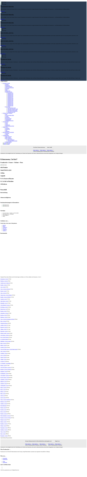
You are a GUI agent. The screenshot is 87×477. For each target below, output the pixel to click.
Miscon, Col (2, 391)
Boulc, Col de (3, 389)
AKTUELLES (5, 121)
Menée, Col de (3, 345)
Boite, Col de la (3, 343)
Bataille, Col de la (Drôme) (5, 297)
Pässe (6, 114)
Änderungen (7, 124)
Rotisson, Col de (3, 401)
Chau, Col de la (3, 293)
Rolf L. (4, 226)
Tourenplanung (8, 119)
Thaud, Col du (3, 357)
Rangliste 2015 (10, 95)
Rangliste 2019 (10, 99)
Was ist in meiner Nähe (9, 115)
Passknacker (2, 64)
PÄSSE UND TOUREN (7, 113)
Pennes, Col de (3, 365)
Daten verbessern (8, 136)
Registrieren (7, 85)
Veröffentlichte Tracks (9, 120)
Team (6, 130)
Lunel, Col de (3, 397)
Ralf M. (4, 225)
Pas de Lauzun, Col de (4, 377)
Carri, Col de (2, 287)
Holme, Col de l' (3, 421)
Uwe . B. (4, 228)
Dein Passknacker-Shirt (9, 125)
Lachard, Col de (3, 347)
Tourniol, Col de (3, 299)
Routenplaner (3, 37)
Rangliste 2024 (10, 104)
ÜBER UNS (5, 127)
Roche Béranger (3, 405)
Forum (6, 122)
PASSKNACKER (6, 83)
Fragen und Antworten (9, 87)
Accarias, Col (3, 361)
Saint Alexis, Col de (4, 301)
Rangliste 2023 (10, 103)
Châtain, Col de (3, 359)
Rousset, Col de (3, 311)
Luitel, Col (2, 395)
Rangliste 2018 (10, 98)
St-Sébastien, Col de (4, 373)
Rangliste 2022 (10, 102)
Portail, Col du (3, 407)
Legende (6, 116)
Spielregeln (7, 131)
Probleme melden (8, 141)
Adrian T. (4, 230)
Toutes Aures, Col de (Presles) (6, 295)
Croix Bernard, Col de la (5, 305)
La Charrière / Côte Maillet (5, 363)
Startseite (7, 84)
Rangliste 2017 (10, 97)
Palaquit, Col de (3, 419)
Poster (6, 89)
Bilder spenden (8, 137)
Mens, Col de (3, 393)
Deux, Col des (3, 321)
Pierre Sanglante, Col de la (5, 415)
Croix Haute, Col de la (4, 375)
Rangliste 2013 (10, 92)
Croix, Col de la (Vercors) (5, 289)
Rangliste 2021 (10, 101)
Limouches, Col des (4, 313)
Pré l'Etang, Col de (4, 307)
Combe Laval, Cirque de (5, 283)
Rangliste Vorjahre (8, 91)
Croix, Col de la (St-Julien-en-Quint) (7, 319)
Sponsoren (7, 133)
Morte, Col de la (3, 387)
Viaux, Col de (3, 431)
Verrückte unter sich (11, 112)
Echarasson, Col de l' (4, 279)
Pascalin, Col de (3, 409)
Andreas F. (5, 229)
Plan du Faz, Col (3, 309)
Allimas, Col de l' (3, 329)
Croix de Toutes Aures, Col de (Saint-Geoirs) (8, 349)
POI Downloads (8, 118)
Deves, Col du (3, 411)
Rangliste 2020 (10, 100)
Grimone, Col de (3, 383)
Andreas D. (5, 227)
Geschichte (7, 128)
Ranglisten (7, 88)
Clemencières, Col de (4, 385)
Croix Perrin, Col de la (4, 335)
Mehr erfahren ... (36, 150)
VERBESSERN (6, 135)
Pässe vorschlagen (8, 138)
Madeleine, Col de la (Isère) (5, 341)
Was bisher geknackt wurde (13, 108)
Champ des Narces (4, 323)
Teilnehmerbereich (8, 86)
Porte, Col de (2, 433)
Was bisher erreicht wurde (12, 110)
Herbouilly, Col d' (3, 303)
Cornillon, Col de (3, 353)
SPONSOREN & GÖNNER (8, 132)
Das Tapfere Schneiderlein (12, 111)
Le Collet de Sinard (4, 339)
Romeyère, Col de (3, 331)
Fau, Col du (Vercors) (4, 337)
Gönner (6, 134)
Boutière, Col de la (4, 423)
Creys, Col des (3, 355)
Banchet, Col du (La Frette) (5, 417)
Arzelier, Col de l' (3, 325)
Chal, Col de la (3, 351)
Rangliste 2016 (10, 96)
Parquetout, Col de (3, 427)
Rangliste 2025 (10, 105)
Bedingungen (7, 90)
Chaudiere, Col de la (4, 379)
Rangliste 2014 (10, 94)
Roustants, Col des (3, 435)
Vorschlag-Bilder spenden (12, 140)
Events (6, 123)
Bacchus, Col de (3, 315)
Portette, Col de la (3, 285)
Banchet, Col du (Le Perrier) (5, 369)
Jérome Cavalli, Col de (4, 333)
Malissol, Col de (3, 381)
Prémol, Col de (3, 425)
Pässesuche (2, 11)
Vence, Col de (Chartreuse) (5, 399)
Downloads (7, 117)
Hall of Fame (7, 106)
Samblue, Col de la (4, 429)
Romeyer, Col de (3, 327)
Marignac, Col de (3, 317)
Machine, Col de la (4, 281)
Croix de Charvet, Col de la (5, 367)
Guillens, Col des (3, 403)
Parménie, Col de (3, 371)
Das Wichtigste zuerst (12, 107)
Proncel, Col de (3, 291)
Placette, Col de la (3, 413)
